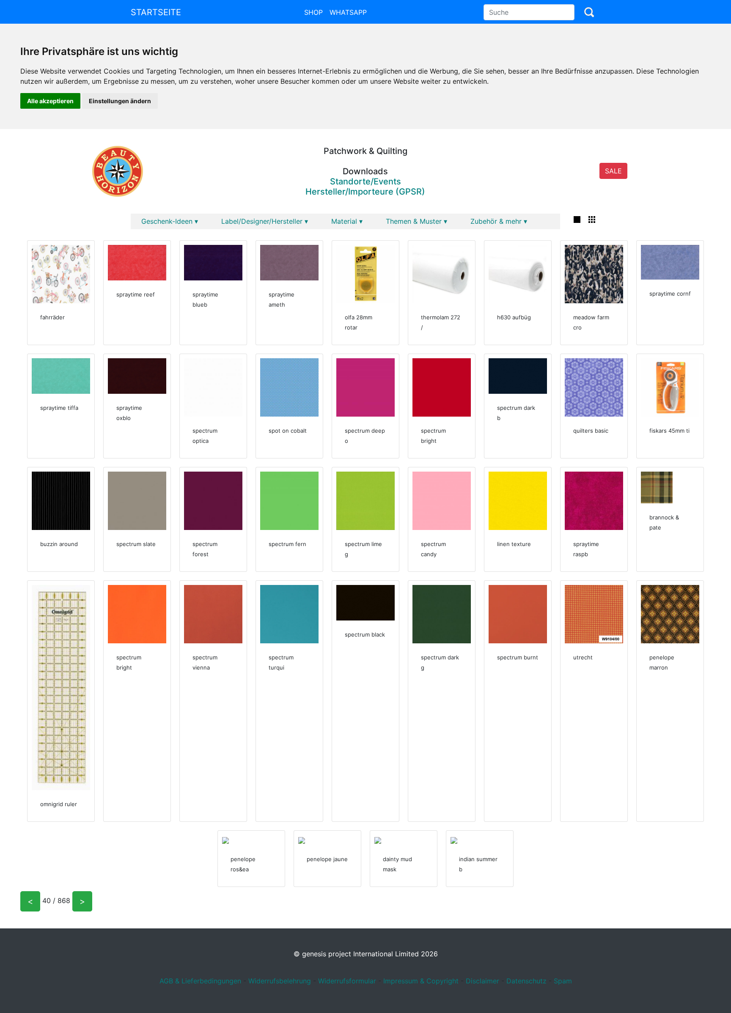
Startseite (156, 12)
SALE (613, 171)
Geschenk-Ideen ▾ (169, 221)
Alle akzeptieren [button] (50, 100)
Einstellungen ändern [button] (120, 100)
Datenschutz (526, 981)
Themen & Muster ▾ (416, 221)
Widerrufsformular (347, 981)
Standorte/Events (365, 181)
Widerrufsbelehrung (279, 981)
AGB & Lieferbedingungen (200, 981)
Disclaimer (482, 981)
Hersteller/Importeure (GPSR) (365, 192)
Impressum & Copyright (421, 981)
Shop (313, 12)
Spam (563, 981)
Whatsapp (348, 12)
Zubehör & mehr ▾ (498, 221)
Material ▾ (347, 221)
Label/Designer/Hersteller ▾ (264, 221)
